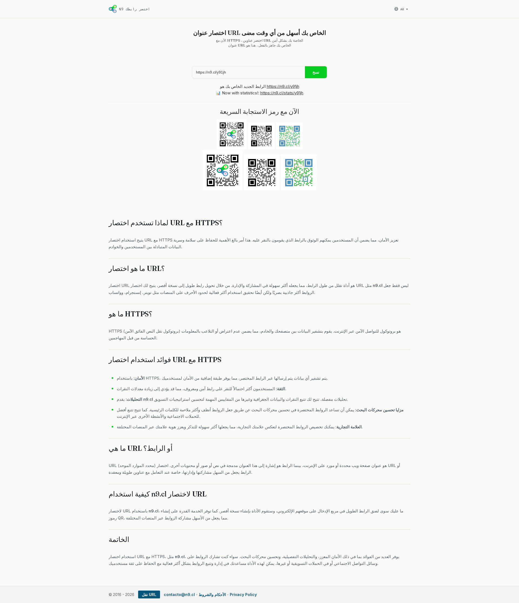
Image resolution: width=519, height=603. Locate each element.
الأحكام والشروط (212, 594)
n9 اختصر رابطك (134, 9)
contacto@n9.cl (179, 594)
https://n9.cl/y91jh (283, 86)
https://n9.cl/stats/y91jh (281, 92)
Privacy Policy (243, 594)
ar (404, 9)
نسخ (315, 72)
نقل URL (149, 594)
